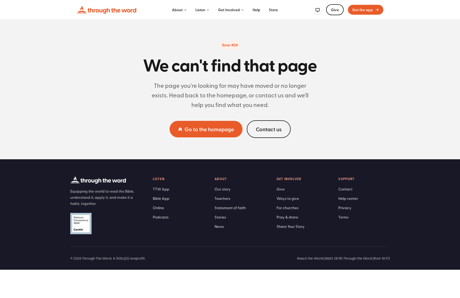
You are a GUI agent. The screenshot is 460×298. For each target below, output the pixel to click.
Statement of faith (230, 207)
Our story (223, 189)
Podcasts (161, 217)
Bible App (161, 198)
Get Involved (229, 9)
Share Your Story (291, 226)
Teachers (222, 198)
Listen (200, 9)
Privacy (344, 207)
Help (256, 9)
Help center (348, 198)
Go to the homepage (209, 129)
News (219, 226)
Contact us (269, 129)
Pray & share (287, 217)
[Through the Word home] (106, 10)
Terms (343, 217)
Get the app (362, 9)
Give (335, 9)
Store (273, 9)
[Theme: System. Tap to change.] (317, 10)
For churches (287, 207)
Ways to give (288, 198)
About (177, 9)
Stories (220, 217)
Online (158, 207)
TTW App (161, 189)
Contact (345, 189)
